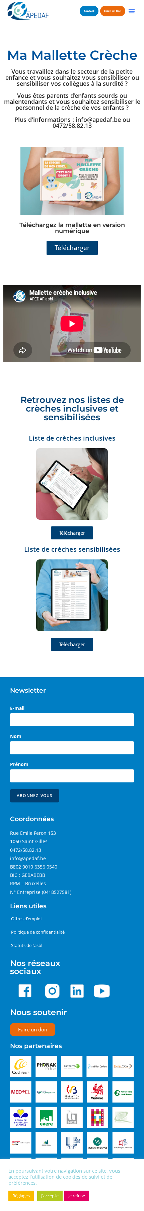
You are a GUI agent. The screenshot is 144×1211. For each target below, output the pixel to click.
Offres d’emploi (26, 919)
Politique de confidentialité (38, 932)
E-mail (17, 708)
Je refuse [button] (76, 1196)
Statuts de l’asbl (26, 945)
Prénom (19, 764)
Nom (15, 736)
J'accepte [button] (50, 1196)
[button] (132, 11)
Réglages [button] (21, 1196)
